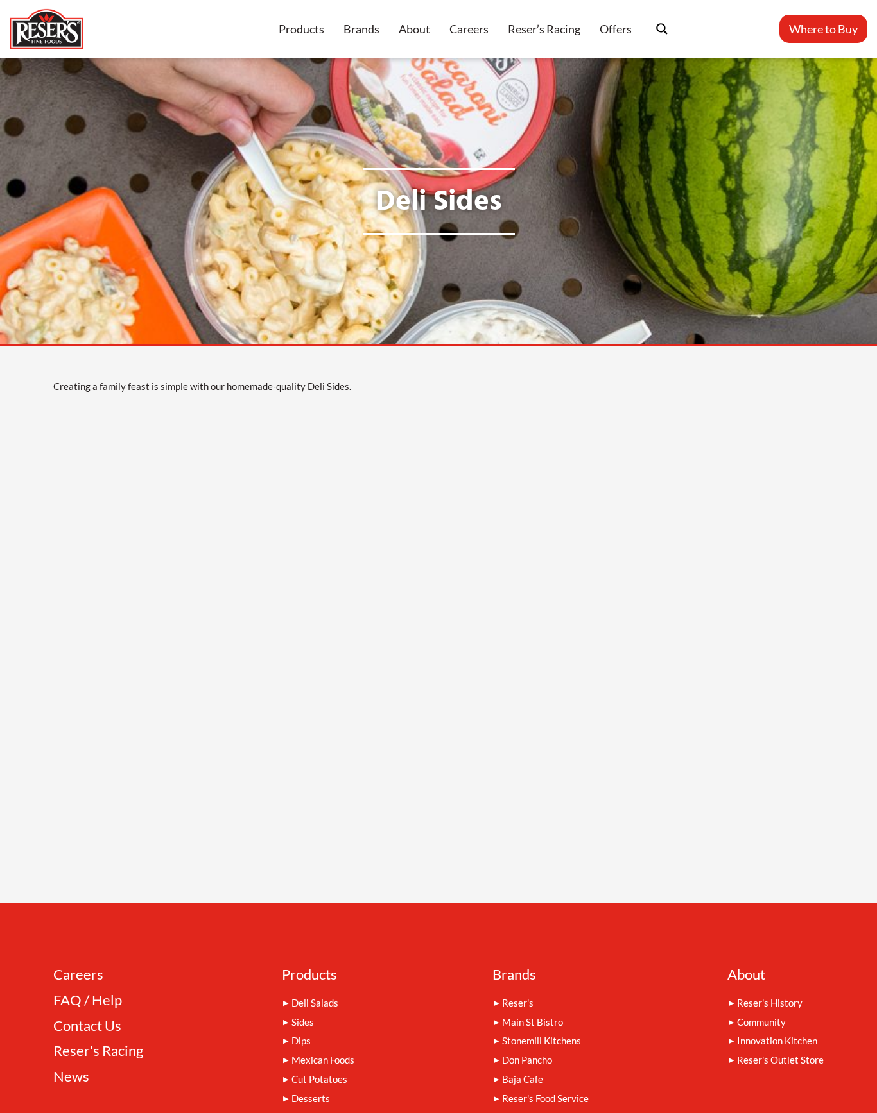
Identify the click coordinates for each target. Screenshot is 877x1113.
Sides (302, 1022)
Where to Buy (823, 29)
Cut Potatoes (319, 1079)
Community (761, 1022)
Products (301, 29)
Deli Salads (314, 1002)
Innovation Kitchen (777, 1040)
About (414, 29)
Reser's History (770, 1002)
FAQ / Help (87, 1000)
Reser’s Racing (544, 29)
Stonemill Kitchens (541, 1040)
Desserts (310, 1098)
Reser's (518, 1002)
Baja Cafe (522, 1079)
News (71, 1077)
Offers (616, 29)
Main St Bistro (532, 1022)
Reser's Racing (98, 1051)
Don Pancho (527, 1060)
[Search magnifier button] (662, 29)
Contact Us (87, 1026)
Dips (301, 1040)
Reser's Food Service (545, 1098)
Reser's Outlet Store (780, 1060)
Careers (469, 29)
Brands (361, 29)
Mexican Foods (322, 1060)
